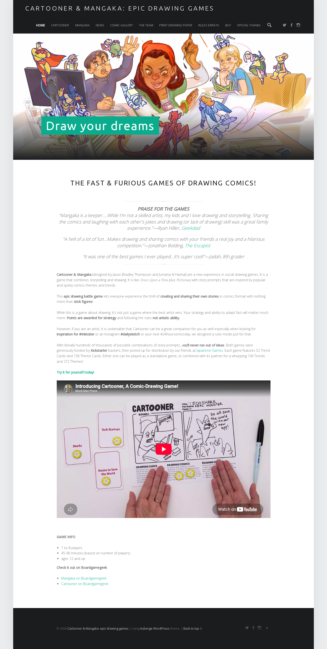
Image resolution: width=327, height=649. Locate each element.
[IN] (299, 25)
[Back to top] (266, 627)
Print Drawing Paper (175, 25)
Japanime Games (210, 350)
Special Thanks (249, 25)
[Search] (269, 25)
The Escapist (197, 245)
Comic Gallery (121, 25)
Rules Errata (208, 25)
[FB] (292, 25)
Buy (228, 25)
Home (40, 25)
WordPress (161, 628)
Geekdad (190, 228)
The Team (146, 25)
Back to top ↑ (192, 628)
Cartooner (60, 25)
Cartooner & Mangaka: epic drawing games (98, 628)
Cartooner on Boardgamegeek (84, 583)
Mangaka (82, 25)
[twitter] (285, 25)
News (100, 25)
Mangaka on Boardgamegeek (84, 578)
